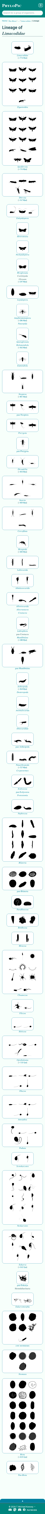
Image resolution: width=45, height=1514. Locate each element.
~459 (22, 503)
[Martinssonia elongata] (22, 623)
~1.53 (23, 1062)
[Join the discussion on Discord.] (19, 1509)
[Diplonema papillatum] (22, 1247)
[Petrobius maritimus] (22, 482)
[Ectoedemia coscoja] (22, 229)
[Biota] (32, 1385)
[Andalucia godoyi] (32, 1236)
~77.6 (22, 58)
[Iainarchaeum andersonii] (22, 1366)
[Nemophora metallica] (22, 211)
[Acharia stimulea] (17, 48)
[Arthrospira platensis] (32, 1405)
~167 (22, 200)
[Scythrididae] (22, 149)
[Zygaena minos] (22, 89)
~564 (22, 689)
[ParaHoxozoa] (27, 902)
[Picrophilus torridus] (13, 1328)
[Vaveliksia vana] (27, 938)
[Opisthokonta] (17, 1052)
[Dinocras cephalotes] (32, 376)
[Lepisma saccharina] (22, 462)
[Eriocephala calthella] (32, 292)
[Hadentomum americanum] (13, 376)
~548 (22, 640)
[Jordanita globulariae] (13, 68)
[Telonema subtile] (13, 1187)
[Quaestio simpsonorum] (17, 902)
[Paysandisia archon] (27, 159)
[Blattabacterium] (13, 1385)
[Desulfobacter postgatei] (22, 1447)
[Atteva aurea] (17, 190)
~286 (22, 320)
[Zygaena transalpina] (13, 89)
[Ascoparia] (22, 824)
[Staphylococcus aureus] (22, 1405)
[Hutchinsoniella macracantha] (13, 599)
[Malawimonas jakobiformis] (17, 1159)
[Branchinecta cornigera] (27, 580)
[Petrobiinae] (13, 482)
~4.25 (23, 1457)
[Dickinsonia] (13, 873)
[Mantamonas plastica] (13, 1130)
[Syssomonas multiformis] (17, 1024)
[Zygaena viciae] (32, 79)
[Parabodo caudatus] (27, 1257)
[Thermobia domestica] (13, 462)
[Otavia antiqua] (32, 920)
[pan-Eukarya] (22, 1278)
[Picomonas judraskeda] (22, 1197)
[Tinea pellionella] (22, 180)
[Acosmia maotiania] (27, 781)
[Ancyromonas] (27, 1159)
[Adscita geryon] (32, 89)
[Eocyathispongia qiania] (22, 920)
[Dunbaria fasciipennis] (13, 407)
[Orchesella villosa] (22, 542)
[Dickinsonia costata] (13, 884)
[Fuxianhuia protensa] (22, 661)
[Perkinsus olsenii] (32, 1187)
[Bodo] (13, 1247)
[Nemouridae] (22, 376)
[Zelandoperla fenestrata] (22, 387)
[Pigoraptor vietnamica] (17, 1006)
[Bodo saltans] (13, 1236)
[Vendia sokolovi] (32, 884)
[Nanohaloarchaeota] (32, 1356)
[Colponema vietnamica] (32, 1197)
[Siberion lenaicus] (17, 739)
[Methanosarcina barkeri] (32, 1317)
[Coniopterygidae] (22, 334)
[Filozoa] (27, 1006)
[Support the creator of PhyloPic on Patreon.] (32, 1510)
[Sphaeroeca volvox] (22, 956)
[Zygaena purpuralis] (13, 79)
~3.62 (23, 1267)
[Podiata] (17, 1140)
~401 (22, 397)
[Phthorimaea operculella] (17, 159)
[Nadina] (22, 834)
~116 (22, 169)
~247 (22, 282)
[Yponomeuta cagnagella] (13, 180)
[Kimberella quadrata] (17, 806)
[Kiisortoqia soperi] (13, 650)
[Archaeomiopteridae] (22, 358)
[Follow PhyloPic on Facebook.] (24, 1509)
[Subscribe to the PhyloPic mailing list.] (10, 1510)
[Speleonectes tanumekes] (22, 562)
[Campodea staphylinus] (13, 513)
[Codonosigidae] (17, 987)
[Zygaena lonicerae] (32, 68)
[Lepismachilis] (17, 493)
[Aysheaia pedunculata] (13, 757)
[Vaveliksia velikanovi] (17, 938)
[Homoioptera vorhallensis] (22, 407)
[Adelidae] (32, 211)
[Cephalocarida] (22, 599)
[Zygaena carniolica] (22, 68)
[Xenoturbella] (22, 855)
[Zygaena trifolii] (22, 79)
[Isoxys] (32, 650)
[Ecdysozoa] (17, 781)
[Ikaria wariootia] (13, 824)
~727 (22, 767)
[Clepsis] (32, 149)
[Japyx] (22, 523)
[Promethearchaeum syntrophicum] (17, 1299)
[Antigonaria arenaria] (13, 834)
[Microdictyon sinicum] (22, 757)
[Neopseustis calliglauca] (22, 265)
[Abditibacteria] (32, 1395)
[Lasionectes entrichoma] (13, 562)
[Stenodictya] (32, 407)
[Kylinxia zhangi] (22, 679)
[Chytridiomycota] (22, 1042)
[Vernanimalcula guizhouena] (32, 855)
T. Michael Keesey (24, 1506)
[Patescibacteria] (13, 1426)
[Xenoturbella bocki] (22, 845)
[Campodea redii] (32, 513)
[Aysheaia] (32, 757)
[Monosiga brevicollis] (13, 956)
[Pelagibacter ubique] (32, 1416)
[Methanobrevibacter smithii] (22, 1317)
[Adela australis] (13, 211)
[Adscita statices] (22, 99)
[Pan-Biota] (13, 1467)
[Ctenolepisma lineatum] (32, 462)
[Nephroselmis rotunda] (13, 1197)
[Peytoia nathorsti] (22, 703)
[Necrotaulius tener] (22, 310)
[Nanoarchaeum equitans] (13, 1356)
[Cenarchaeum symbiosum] (32, 1328)
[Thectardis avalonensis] (13, 920)
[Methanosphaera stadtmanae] (13, 1317)
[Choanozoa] (22, 977)
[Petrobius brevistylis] (32, 482)
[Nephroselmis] (22, 1208)
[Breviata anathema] (13, 1073)
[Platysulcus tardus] (32, 1177)
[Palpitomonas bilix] (22, 1177)
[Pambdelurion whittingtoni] (22, 721)
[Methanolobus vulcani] (22, 1328)
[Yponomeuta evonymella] (32, 180)
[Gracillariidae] (27, 190)
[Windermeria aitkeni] (22, 884)
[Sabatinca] (13, 292)
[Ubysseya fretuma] (13, 1177)
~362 (22, 348)
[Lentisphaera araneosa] (22, 1416)
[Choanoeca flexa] (13, 967)
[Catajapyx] (22, 513)
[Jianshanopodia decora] (27, 739)
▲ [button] (22, 1501)
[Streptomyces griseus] (13, 1405)
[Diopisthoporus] (32, 824)
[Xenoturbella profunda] (13, 845)
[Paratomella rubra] (32, 845)
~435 (22, 472)
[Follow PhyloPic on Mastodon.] (14, 1510)
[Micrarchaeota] (22, 1356)
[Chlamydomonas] (22, 1218)
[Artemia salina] (17, 580)
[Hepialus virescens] (22, 247)
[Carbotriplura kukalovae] (22, 444)
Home (4, 21)
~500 (22, 552)
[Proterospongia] (32, 977)
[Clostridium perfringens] (13, 1416)
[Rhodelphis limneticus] (22, 1187)
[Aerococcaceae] (22, 1385)
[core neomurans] (22, 1338)
